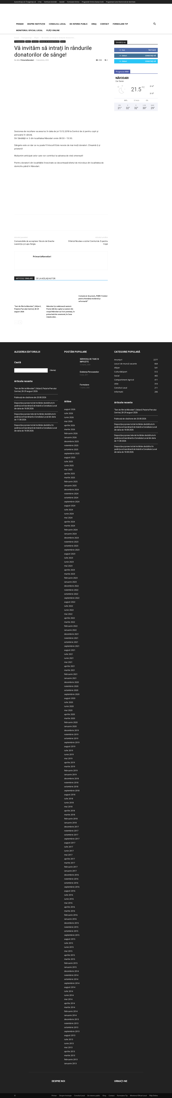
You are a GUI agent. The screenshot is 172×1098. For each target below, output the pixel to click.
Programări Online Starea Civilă (92, 2)
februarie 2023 (71, 578)
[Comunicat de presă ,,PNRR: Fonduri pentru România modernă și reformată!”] (93, 289)
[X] (23, 66)
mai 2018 (68, 806)
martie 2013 (69, 1055)
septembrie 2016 (71, 887)
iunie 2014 (69, 995)
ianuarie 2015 (70, 967)
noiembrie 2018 (71, 782)
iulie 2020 (68, 702)
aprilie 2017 (69, 858)
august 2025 (69, 457)
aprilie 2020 (69, 714)
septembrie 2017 (71, 838)
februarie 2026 (71, 433)
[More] (42, 66)
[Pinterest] (29, 66)
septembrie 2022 (71, 598)
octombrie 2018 (71, 786)
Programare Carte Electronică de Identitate (120, 2)
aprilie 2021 (69, 666)
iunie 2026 (69, 417)
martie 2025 (69, 477)
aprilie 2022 (69, 618)
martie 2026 (69, 429)
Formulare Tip (120, 24)
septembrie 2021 (71, 646)
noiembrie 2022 (71, 590)
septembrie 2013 (71, 1031)
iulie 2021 (68, 654)
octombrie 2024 (71, 497)
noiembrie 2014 (71, 975)
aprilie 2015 (69, 955)
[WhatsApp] (35, 66)
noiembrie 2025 (71, 445)
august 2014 (69, 987)
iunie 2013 (69, 1043)
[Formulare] (71, 388)
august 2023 (69, 553)
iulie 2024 (68, 509)
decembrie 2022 (71, 586)
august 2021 (69, 650)
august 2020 (69, 698)
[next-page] (20, 322)
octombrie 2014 (71, 979)
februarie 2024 (71, 529)
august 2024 (69, 505)
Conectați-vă (150, 56)
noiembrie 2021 (71, 638)
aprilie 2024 (69, 521)
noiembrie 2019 (71, 734)
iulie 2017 (68, 846)
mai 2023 (68, 566)
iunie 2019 (69, 754)
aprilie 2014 (69, 1003)
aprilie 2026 (69, 425)
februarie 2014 (71, 1011)
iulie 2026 (68, 413)
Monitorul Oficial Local (29, 30)
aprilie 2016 (69, 907)
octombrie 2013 (71, 1027)
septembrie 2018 (71, 790)
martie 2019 (69, 766)
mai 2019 (68, 758)
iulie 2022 (68, 606)
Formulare (84, 385)
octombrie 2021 (71, 642)
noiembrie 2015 (71, 927)
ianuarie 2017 (70, 871)
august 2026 (69, 409)
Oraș (93, 24)
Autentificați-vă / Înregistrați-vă (25, 2)
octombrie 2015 (71, 931)
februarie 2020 (71, 722)
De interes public (79, 24)
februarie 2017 (71, 867)
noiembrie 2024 (71, 493)
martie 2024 (69, 525)
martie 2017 (69, 862)
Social (63, 41)
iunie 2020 (69, 706)
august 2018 (69, 794)
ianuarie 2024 (70, 533)
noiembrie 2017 (71, 830)
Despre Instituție (36, 24)
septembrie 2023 (71, 549)
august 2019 (69, 746)
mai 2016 (68, 903)
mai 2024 (68, 517)
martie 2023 (69, 574)
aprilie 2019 (69, 762)
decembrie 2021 (71, 634)
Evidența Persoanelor (89, 372)
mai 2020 (68, 710)
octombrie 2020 (71, 690)
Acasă (16, 38)
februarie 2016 (71, 915)
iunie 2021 (69, 658)
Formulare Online (73, 2)
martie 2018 (69, 814)
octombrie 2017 (71, 834)
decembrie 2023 (71, 537)
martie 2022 (69, 622)
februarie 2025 (71, 481)
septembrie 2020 (71, 694)
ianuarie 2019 (70, 774)
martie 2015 (69, 959)
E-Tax (40, 2)
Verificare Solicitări (50, 2)
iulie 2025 (68, 461)
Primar (20, 24)
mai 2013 (68, 1047)
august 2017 (69, 842)
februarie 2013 (71, 1059)
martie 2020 (69, 718)
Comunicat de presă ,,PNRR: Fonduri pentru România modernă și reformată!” (92, 298)
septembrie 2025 (71, 453)
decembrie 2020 (71, 682)
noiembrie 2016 (71, 879)
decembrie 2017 (71, 826)
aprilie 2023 (69, 570)
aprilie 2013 (69, 1051)
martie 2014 (69, 1007)
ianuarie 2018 (70, 822)
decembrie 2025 (71, 441)
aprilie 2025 (69, 473)
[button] (154, 24)
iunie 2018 (69, 802)
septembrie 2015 (71, 935)
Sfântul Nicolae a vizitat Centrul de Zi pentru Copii (88, 242)
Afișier (36, 38)
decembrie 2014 (71, 971)
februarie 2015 (71, 963)
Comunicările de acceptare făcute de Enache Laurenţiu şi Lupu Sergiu (34, 242)
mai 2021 (68, 662)
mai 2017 (68, 854)
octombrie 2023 (71, 545)
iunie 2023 (69, 562)
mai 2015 (68, 951)
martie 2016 (69, 911)
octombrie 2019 (71, 738)
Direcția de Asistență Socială (49, 41)
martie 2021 (69, 670)
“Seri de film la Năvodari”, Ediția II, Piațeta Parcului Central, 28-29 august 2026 (27, 309)
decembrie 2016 (71, 875)
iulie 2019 (68, 750)
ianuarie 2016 (70, 919)
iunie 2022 (69, 610)
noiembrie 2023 (71, 541)
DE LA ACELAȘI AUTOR (45, 278)
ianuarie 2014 (70, 1015)
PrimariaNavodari (27, 60)
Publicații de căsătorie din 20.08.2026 (30, 397)
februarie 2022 (71, 626)
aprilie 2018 (69, 810)
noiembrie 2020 (71, 686)
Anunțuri (35, 41)
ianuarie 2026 (70, 437)
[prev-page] (16, 322)
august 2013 (69, 1035)
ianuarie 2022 (70, 630)
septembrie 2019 (71, 742)
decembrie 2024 (71, 489)
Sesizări (61, 2)
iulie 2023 (68, 557)
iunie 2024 (69, 513)
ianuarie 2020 (70, 726)
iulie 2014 (68, 991)
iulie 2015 (68, 943)
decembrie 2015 (71, 923)
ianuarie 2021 (70, 678)
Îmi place (152, 50)
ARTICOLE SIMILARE (24, 278)
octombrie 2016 (71, 883)
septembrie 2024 (71, 501)
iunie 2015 (69, 947)
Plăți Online (53, 30)
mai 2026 (68, 421)
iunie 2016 (69, 899)
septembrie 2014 (71, 983)
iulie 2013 (68, 1039)
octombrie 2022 (71, 594)
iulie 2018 (68, 798)
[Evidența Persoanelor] (71, 375)
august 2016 (69, 891)
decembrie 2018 (71, 778)
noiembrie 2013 (71, 1023)
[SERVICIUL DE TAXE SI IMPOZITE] (71, 362)
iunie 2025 (69, 465)
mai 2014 (68, 999)
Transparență (26, 38)
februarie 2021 (71, 674)
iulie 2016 (68, 895)
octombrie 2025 (71, 449)
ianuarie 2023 (70, 582)
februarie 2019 (71, 770)
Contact (104, 24)
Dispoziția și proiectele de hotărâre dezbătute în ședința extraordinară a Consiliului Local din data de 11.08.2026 (35, 417)
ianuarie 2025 (70, 485)
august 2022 (69, 602)
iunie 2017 (69, 850)
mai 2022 (68, 614)
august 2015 (69, 939)
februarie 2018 (71, 818)
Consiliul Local (57, 24)
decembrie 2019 (71, 730)
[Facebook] (17, 66)
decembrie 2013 (71, 1019)
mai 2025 (68, 469)
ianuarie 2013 (70, 1063)
